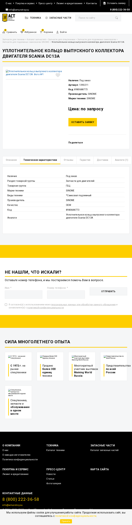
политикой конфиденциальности (75, 515)
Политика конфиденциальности (20, 459)
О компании (11, 445)
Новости (51, 474)
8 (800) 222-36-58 (120, 9)
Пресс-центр (45, 3)
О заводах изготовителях (16, 455)
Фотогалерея (53, 483)
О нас (9, 3)
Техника (52, 445)
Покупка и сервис (24, 3)
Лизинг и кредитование (69, 3)
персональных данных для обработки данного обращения (83, 304)
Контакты (91, 3)
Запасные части (102, 445)
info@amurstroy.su (18, 10)
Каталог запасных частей (104, 450)
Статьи (50, 478)
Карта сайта (99, 469)
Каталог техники (55, 450)
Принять (66, 521)
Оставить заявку (82, 122)
